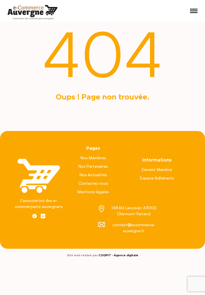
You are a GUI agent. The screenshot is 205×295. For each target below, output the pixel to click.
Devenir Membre (157, 169)
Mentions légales (93, 191)
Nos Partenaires (93, 166)
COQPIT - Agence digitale (118, 255)
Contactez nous (93, 183)
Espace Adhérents (157, 178)
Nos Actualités (93, 174)
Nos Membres (93, 157)
